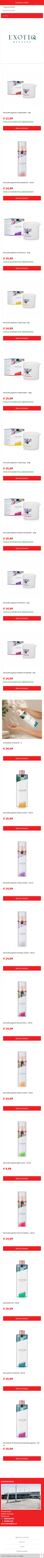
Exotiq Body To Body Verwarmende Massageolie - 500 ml (21, 1444)
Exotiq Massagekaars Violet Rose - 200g (16, 253)
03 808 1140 (8, 1521)
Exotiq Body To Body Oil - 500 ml (14, 1373)
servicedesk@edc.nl (9, 1523)
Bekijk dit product (22, 128)
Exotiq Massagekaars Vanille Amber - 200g (17, 393)
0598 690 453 (9, 1519)
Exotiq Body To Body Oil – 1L (12, 743)
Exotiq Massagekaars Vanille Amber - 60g (17, 113)
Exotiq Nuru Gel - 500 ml (11, 1303)
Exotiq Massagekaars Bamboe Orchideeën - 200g (19, 533)
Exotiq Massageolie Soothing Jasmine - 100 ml (18, 953)
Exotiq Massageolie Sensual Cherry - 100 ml (17, 1023)
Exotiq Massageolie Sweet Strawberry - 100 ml (18, 1233)
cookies (21, 1556)
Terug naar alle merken (8, 10)
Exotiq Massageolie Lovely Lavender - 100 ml (18, 883)
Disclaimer (22, 1542)
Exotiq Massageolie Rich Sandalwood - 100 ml (18, 183)
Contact (22, 1546)
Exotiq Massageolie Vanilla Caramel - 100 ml (18, 1093)
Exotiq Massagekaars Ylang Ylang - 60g (16, 323)
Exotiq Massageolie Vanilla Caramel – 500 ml (18, 813)
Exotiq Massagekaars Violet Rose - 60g (16, 603)
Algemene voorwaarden (22, 1537)
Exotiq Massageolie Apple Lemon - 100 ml (17, 1163)
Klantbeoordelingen (22, 1551)
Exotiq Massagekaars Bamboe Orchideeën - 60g (19, 673)
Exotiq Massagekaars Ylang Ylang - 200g (16, 463)
